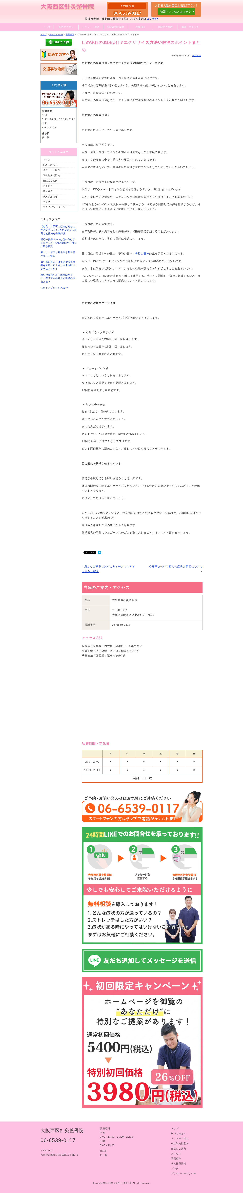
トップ (46, 159)
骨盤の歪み (142, 253)
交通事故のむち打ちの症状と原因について (175, 566)
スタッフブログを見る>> (54, 287)
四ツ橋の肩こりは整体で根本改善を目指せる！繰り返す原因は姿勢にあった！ (57, 265)
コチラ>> (152, 18)
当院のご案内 (50, 180)
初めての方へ (50, 164)
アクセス (48, 186)
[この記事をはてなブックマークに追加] (99, 553)
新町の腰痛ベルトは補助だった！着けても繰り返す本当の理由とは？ (57, 278)
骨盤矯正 (196, 55)
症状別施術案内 (51, 175)
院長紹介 (48, 191)
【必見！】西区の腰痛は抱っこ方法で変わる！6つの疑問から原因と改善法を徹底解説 (58, 230)
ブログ (46, 202)
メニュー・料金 (51, 170)
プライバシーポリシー (55, 207)
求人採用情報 (50, 196)
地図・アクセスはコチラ (175, 11)
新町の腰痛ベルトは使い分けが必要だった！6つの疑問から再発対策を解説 (58, 243)
